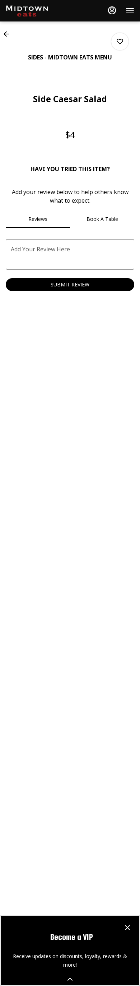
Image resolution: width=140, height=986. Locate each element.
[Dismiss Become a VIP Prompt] (127, 927)
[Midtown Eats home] (38, 11)
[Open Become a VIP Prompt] (70, 979)
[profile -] (112, 10)
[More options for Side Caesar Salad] (120, 41)
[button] (8, 34)
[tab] (38, 219)
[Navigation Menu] (130, 11)
